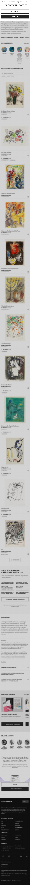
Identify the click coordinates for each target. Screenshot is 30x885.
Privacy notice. (19, 7)
